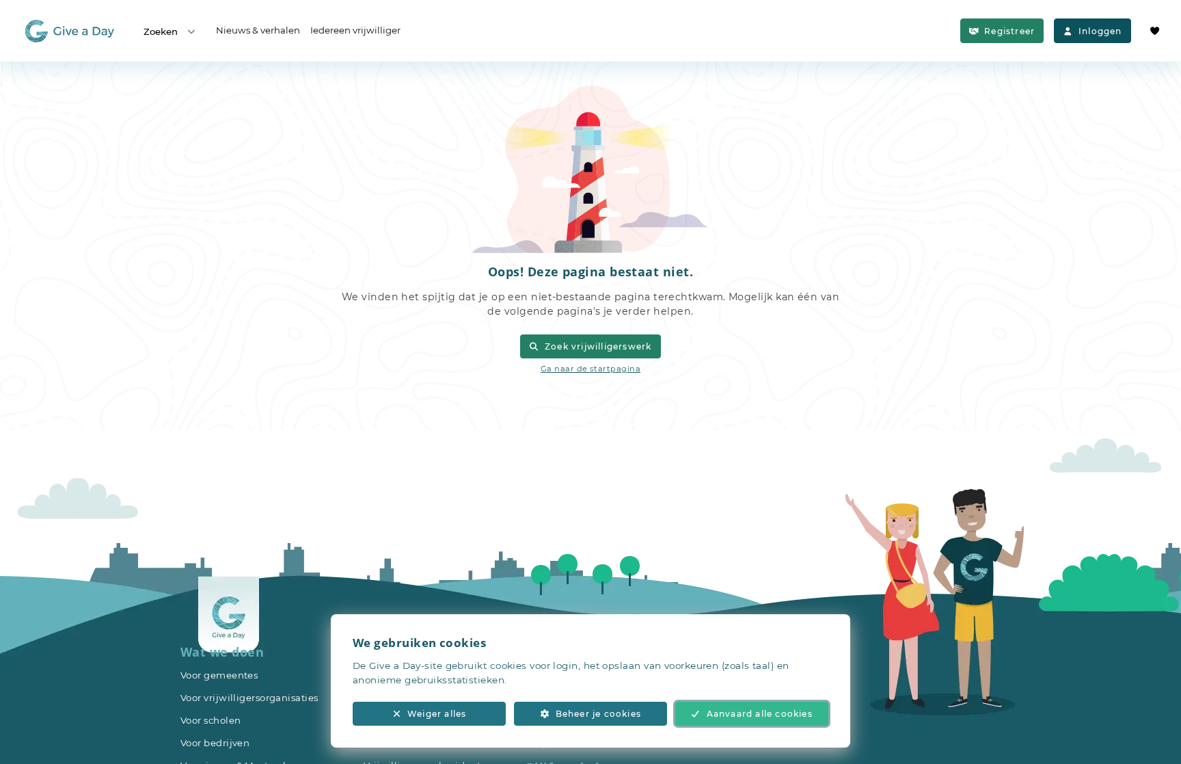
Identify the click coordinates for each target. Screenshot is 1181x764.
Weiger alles (436, 714)
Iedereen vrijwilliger (355, 30)
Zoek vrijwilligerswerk (598, 346)
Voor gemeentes (219, 675)
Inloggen (1100, 31)
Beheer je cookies (598, 714)
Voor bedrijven (214, 742)
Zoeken (161, 31)
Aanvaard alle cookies (760, 714)
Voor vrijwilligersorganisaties (249, 697)
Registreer (1009, 31)
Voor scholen (210, 720)
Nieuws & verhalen (258, 30)
